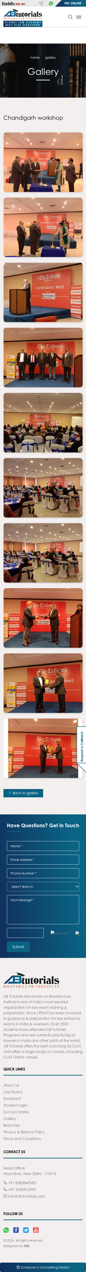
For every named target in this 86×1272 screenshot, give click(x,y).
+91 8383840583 (21, 1183)
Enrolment (12, 1098)
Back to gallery (25, 793)
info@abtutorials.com (26, 1196)
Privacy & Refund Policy (24, 1132)
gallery (50, 57)
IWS (26, 1246)
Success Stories (16, 1112)
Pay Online (72, 3)
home (35, 57)
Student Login (15, 1105)
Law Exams (13, 1092)
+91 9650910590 (21, 1189)
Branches (11, 1125)
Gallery (9, 1118)
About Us (11, 1085)
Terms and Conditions (22, 1138)
